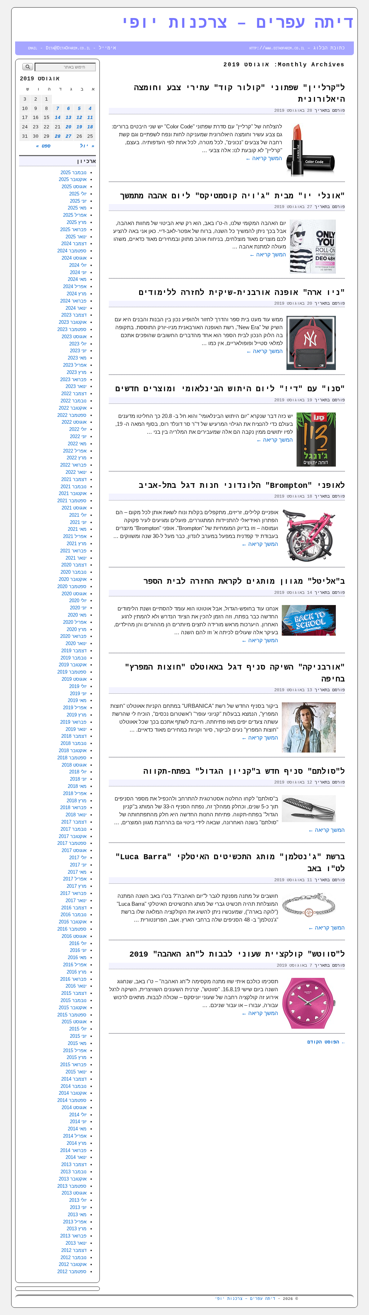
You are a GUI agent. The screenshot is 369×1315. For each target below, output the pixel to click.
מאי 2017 (77, 872)
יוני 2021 (78, 522)
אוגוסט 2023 (74, 336)
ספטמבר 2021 (71, 500)
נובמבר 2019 (73, 658)
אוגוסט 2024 (74, 258)
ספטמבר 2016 (71, 929)
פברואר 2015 (73, 1064)
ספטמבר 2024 (71, 250)
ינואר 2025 (76, 236)
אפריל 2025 (74, 215)
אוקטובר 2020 (72, 579)
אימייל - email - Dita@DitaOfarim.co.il (72, 48)
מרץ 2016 (76, 972)
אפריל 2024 (74, 286)
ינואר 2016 (76, 986)
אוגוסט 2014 (74, 1107)
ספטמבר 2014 (71, 1100)
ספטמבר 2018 (71, 757)
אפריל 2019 (74, 707)
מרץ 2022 (76, 457)
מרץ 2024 (76, 293)
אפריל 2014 (74, 1136)
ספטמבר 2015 (71, 1015)
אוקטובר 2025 (72, 179)
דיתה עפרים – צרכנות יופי (237, 23)
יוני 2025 (78, 201)
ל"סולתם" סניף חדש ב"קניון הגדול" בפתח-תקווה (244, 771)
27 (68, 136)
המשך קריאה (263, 158)
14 (58, 117)
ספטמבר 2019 (71, 672)
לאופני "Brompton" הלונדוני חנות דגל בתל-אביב (242, 485)
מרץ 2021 (76, 543)
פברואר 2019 (73, 722)
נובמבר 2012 (73, 1257)
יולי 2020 (77, 600)
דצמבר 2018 (73, 736)
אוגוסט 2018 (74, 765)
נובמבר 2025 (73, 172)
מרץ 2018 (76, 800)
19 (79, 127)
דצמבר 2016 (73, 907)
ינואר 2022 (76, 472)
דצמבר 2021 (73, 479)
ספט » (43, 146)
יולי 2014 (77, 1114)
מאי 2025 (77, 208)
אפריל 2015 (74, 1050)
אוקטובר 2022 (72, 408)
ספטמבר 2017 (71, 843)
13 (68, 117)
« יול (87, 146)
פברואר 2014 (73, 1150)
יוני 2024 (78, 272)
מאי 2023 (77, 358)
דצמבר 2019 (73, 650)
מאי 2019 (77, 700)
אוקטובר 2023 (72, 322)
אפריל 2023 (74, 365)
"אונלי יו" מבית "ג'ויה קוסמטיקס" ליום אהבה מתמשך (232, 196)
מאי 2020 (77, 615)
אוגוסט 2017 (74, 850)
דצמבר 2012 (73, 1250)
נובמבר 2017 (73, 829)
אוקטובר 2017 (72, 836)
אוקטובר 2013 (72, 1179)
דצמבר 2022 (73, 393)
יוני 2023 (78, 350)
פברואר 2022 (73, 465)
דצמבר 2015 (73, 993)
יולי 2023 (77, 344)
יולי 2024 (77, 265)
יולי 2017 (77, 857)
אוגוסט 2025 (74, 186)
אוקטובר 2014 (72, 1093)
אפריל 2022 (74, 451)
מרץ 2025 (76, 222)
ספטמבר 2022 (71, 415)
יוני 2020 (78, 607)
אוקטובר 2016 (72, 922)
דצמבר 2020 (73, 565)
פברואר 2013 (73, 1236)
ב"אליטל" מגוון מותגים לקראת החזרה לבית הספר (244, 581)
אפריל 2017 (74, 879)
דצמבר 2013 (73, 1164)
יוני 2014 (78, 1121)
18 (90, 127)
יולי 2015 (77, 1029)
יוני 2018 (78, 779)
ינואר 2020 (76, 643)
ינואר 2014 (76, 1157)
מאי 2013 (77, 1214)
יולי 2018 (77, 772)
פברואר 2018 (73, 807)
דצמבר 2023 (73, 315)
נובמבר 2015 (73, 1000)
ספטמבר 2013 (71, 1186)
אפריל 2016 (74, 964)
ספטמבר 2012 (71, 1271)
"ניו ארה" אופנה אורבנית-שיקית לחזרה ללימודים (242, 292)
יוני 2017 (78, 865)
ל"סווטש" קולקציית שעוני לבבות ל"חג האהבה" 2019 (237, 954)
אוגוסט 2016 (74, 936)
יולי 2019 (77, 686)
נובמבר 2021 (73, 486)
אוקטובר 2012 (72, 1264)
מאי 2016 (77, 957)
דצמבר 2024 (73, 243)
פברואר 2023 (73, 379)
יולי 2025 (77, 194)
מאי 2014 (77, 1128)
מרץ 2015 (76, 1057)
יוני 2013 (78, 1207)
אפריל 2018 (74, 793)
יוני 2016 (78, 950)
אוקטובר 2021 (72, 493)
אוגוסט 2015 (74, 1021)
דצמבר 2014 (73, 1079)
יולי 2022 (77, 429)
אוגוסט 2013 (74, 1193)
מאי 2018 (77, 786)
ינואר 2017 (76, 900)
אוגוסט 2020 (74, 593)
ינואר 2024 (76, 308)
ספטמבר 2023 (71, 329)
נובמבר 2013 (73, 1171)
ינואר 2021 (76, 558)
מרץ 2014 (76, 1143)
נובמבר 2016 (73, 914)
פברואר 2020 (73, 636)
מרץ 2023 (76, 372)
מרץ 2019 (76, 715)
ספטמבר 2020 (71, 586)
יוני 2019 (78, 693)
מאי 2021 (77, 529)
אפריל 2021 (74, 536)
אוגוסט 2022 (74, 422)
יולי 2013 (77, 1200)
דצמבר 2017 (73, 822)
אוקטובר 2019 (72, 664)
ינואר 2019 (76, 729)
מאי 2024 (77, 279)
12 (79, 117)
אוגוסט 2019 (74, 679)
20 (68, 127)
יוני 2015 (78, 1036)
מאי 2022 (77, 443)
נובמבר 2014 (73, 1086)
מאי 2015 (77, 1043)
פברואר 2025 (73, 229)
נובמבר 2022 (73, 400)
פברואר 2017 (73, 893)
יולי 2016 (77, 943)
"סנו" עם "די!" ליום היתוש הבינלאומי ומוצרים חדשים (230, 389)
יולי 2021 (77, 515)
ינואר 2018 (76, 814)
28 (58, 136)
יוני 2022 (78, 436)
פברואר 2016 (73, 979)
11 (90, 117)
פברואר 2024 (73, 301)
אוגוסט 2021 (74, 508)
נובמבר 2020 (73, 572)
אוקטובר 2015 (72, 1007)
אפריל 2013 (74, 1221)
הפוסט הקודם (326, 1042)
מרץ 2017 (76, 886)
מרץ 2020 (76, 629)
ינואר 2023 (76, 386)
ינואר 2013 (76, 1243)
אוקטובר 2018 (72, 750)
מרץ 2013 (76, 1228)
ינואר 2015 (76, 1071)
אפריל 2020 (74, 622)
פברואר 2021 (73, 550)
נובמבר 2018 (73, 743)
